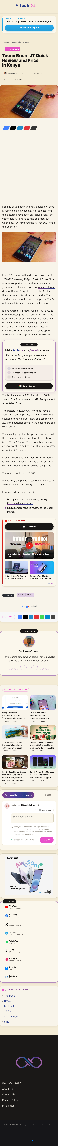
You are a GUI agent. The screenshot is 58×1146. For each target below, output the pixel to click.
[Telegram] (47, 617)
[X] (12, 128)
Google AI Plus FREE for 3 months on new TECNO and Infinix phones (13, 715)
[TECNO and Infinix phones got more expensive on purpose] (43, 702)
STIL (6, 1021)
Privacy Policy (10, 1100)
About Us (7, 1088)
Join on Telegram (31, 27)
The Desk (9, 995)
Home (6, 42)
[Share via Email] (33, 128)
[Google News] (29, 606)
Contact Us (8, 1094)
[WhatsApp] (42, 617)
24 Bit (7, 1011)
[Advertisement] (29, 172)
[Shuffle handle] (37, 805)
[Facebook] (5, 128)
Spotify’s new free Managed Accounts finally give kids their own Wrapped (42, 775)
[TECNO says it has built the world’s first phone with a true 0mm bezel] (15, 732)
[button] (29, 545)
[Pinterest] (26, 128)
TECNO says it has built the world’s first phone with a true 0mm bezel (12, 745)
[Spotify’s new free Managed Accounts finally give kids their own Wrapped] (43, 762)
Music (20, 594)
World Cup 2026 (11, 1083)
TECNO (29, 594)
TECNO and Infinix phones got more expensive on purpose (39, 715)
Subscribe (31, 526)
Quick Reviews (23, 42)
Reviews (13, 42)
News (7, 1000)
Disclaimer (8, 1105)
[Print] (53, 617)
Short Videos (11, 1016)
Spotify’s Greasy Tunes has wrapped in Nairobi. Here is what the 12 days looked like (42, 745)
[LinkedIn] (19, 128)
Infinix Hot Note (46, 287)
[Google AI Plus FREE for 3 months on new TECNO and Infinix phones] (15, 702)
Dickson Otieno (15, 73)
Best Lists (9, 1006)
